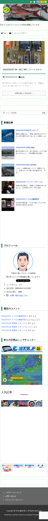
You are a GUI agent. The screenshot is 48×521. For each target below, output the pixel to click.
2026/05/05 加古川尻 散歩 (26, 165)
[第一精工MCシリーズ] (24, 52)
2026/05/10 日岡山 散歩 (25, 147)
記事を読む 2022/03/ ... (24, 93)
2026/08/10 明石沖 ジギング (27, 130)
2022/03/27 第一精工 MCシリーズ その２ (22, 69)
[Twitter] (38, 2)
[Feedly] (45, 2)
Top (4, 33)
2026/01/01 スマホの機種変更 (27, 199)
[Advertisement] (22, 227)
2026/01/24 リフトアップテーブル (29, 182)
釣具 (23, 77)
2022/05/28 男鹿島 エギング (13, 323)
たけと (30, 327)
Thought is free (38, 515)
